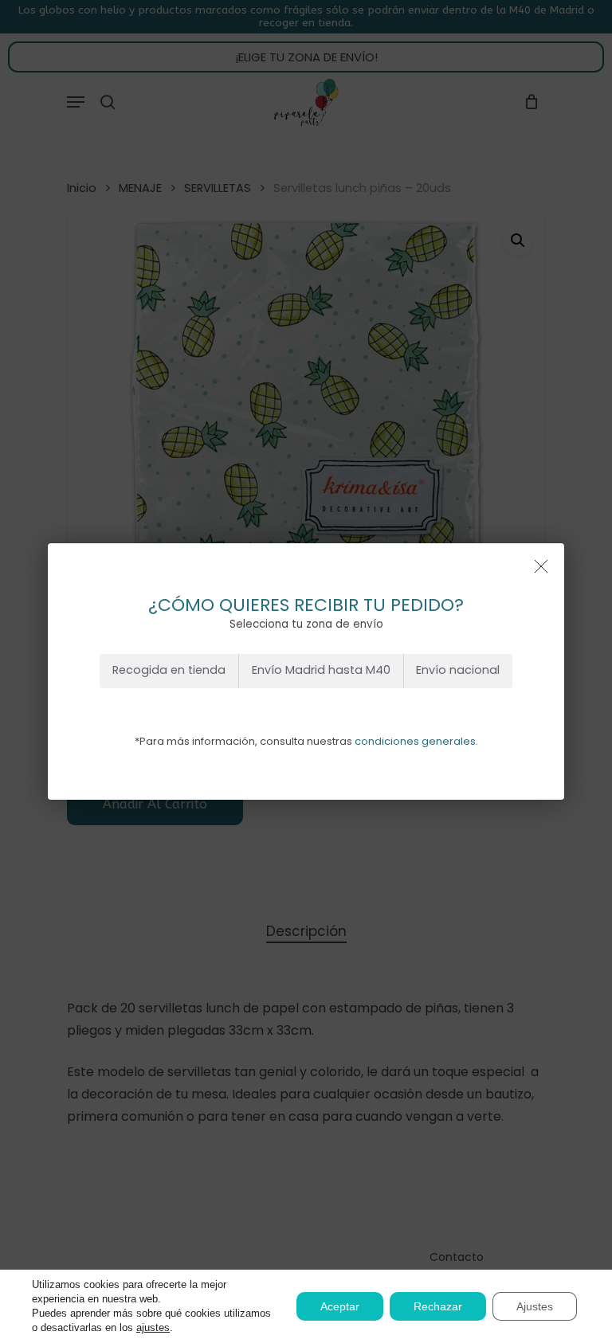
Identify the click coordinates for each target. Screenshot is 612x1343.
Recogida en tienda (169, 670)
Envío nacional (458, 670)
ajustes (153, 1327)
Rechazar (438, 1306)
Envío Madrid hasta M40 (321, 670)
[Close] (541, 566)
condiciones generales (415, 741)
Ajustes (534, 1306)
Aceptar (339, 1306)
